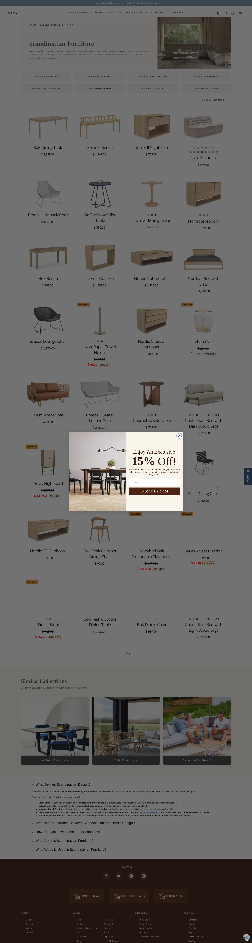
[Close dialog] (179, 435)
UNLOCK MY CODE (154, 491)
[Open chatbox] (246, 937)
